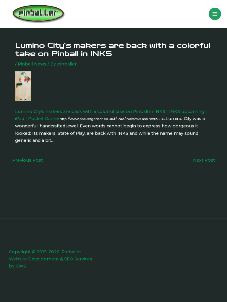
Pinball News (32, 64)
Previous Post (25, 160)
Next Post (206, 160)
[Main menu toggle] (215, 14)
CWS (21, 266)
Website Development (34, 259)
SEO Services (78, 259)
